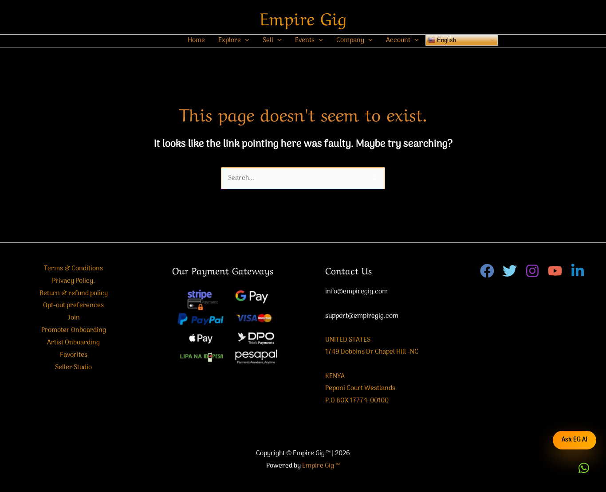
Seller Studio (73, 367)
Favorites (73, 355)
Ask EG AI (574, 440)
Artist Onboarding (73, 342)
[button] (584, 468)
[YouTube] (555, 271)
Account (398, 40)
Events (305, 40)
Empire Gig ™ (321, 466)
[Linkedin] (578, 271)
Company (350, 40)
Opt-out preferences (73, 305)
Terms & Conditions (73, 268)
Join (73, 317)
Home (196, 40)
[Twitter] (510, 271)
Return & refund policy (73, 293)
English (445, 39)
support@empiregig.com (361, 316)
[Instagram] (532, 271)
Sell (268, 40)
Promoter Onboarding (73, 330)
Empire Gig (303, 17)
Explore (229, 40)
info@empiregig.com (356, 291)
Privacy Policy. (73, 281)
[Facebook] (487, 271)
